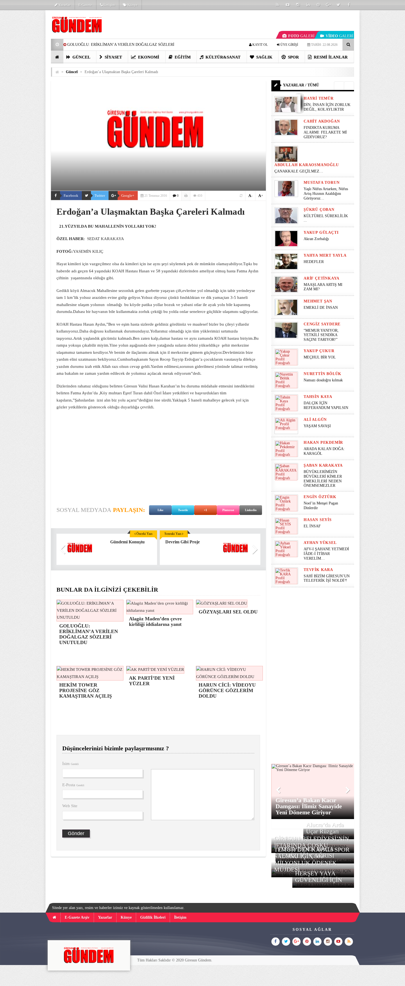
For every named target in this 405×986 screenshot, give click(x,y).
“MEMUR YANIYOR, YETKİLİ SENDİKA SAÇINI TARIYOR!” (321, 335)
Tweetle (183, 510)
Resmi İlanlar (330, 57)
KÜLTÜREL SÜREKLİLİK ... (326, 218)
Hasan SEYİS (318, 520)
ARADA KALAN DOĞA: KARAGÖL (324, 451)
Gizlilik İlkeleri (153, 917)
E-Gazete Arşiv (77, 917)
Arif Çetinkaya (321, 278)
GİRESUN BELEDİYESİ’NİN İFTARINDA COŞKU (311, 842)
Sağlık (263, 57)
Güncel (80, 57)
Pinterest (228, 510)
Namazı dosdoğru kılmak (323, 380)
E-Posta (73, 785)
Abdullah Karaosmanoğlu (306, 165)
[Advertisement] (23, 93)
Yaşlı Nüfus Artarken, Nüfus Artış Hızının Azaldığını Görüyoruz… (326, 193)
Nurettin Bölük (322, 374)
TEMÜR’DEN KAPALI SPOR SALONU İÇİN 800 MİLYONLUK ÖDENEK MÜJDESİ (312, 859)
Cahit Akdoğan (322, 121)
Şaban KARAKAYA (323, 465)
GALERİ (301, 36)
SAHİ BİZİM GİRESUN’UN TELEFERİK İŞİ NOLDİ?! (327, 578)
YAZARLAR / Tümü (301, 85)
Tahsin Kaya (318, 397)
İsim (70, 763)
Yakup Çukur (319, 351)
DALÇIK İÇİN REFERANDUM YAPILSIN (326, 405)
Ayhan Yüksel (320, 543)
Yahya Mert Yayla (325, 255)
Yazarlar (64, 5)
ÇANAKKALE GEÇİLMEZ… (299, 171)
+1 (205, 510)
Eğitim (182, 57)
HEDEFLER (314, 262)
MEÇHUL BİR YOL (320, 357)
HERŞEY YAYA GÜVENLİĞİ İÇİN (318, 876)
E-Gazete (85, 5)
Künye (132, 5)
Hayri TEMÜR (319, 98)
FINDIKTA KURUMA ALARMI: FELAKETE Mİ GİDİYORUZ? (325, 132)
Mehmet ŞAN (318, 301)
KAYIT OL (260, 45)
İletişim (109, 5)
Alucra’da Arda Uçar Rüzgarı (325, 828)
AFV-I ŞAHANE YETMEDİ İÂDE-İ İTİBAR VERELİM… (326, 553)
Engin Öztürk (320, 497)
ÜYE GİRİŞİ (289, 45)
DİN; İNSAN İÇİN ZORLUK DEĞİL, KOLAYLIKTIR (327, 107)
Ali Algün (315, 420)
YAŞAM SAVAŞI (317, 426)
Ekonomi (148, 57)
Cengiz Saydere (322, 324)
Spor (293, 57)
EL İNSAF (312, 526)
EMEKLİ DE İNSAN (321, 307)
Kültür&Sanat (222, 57)
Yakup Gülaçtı (321, 232)
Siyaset (113, 57)
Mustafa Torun (321, 182)
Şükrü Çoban (319, 210)
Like (160, 510)
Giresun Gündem (198, 960)
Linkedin (250, 510)
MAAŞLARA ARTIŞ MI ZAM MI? (323, 287)
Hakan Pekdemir (323, 442)
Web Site (69, 806)
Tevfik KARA (318, 570)
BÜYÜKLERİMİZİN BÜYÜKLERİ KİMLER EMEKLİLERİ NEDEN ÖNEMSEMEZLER (323, 479)
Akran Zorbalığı (316, 239)
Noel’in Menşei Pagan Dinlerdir (321, 505)
